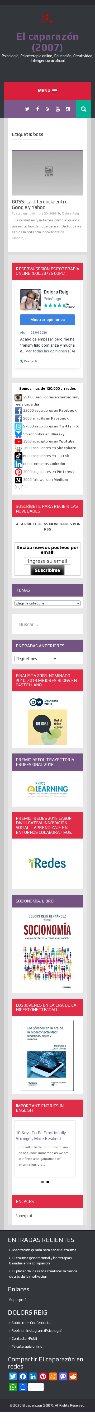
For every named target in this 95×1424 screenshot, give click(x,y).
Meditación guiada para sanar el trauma (44, 1250)
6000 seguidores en (46, 456)
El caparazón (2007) (47, 41)
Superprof (24, 1215)
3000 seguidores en (48, 471)
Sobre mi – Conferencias (31, 1322)
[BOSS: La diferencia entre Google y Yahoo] (47, 173)
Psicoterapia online (27, 1346)
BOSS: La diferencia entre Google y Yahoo (40, 204)
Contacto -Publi (24, 1338)
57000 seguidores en (50, 426)
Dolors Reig (70, 213)
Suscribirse (47, 570)
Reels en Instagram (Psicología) (37, 1330)
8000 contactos (44, 464)
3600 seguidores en (49, 448)
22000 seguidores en (50, 410)
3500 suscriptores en (48, 441)
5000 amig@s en (46, 418)
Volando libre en (43, 434)
